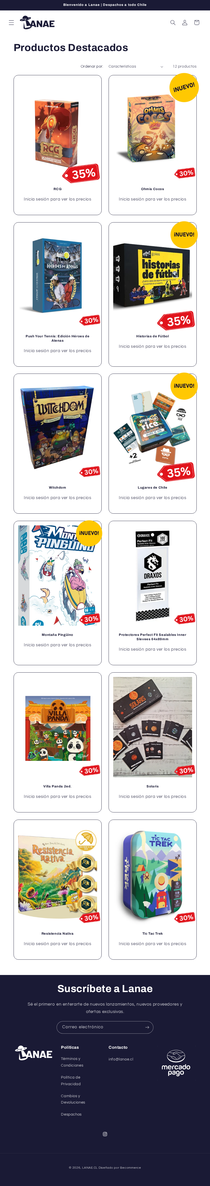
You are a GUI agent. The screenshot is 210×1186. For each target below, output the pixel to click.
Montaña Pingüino (57, 635)
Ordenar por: (92, 66)
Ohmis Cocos (152, 189)
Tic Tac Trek (152, 933)
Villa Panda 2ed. (57, 786)
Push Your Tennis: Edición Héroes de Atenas (57, 338)
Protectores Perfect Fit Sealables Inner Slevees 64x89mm (152, 637)
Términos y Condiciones (72, 1062)
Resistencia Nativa (57, 933)
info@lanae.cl (121, 1059)
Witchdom (57, 488)
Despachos (71, 1114)
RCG (57, 189)
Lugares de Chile (152, 488)
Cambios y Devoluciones (73, 1099)
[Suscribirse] (147, 1027)
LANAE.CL (90, 1167)
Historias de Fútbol (152, 336)
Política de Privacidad (71, 1081)
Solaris (152, 786)
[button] (11, 22)
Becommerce (130, 1167)
